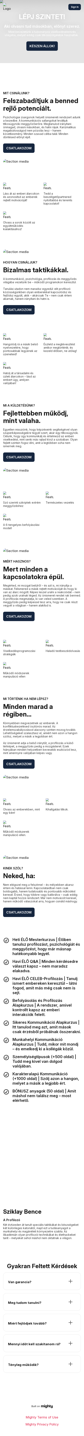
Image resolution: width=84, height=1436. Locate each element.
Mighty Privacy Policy (42, 1424)
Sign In (75, 6)
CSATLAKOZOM (18, 148)
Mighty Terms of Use (42, 1417)
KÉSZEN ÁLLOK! (42, 46)
